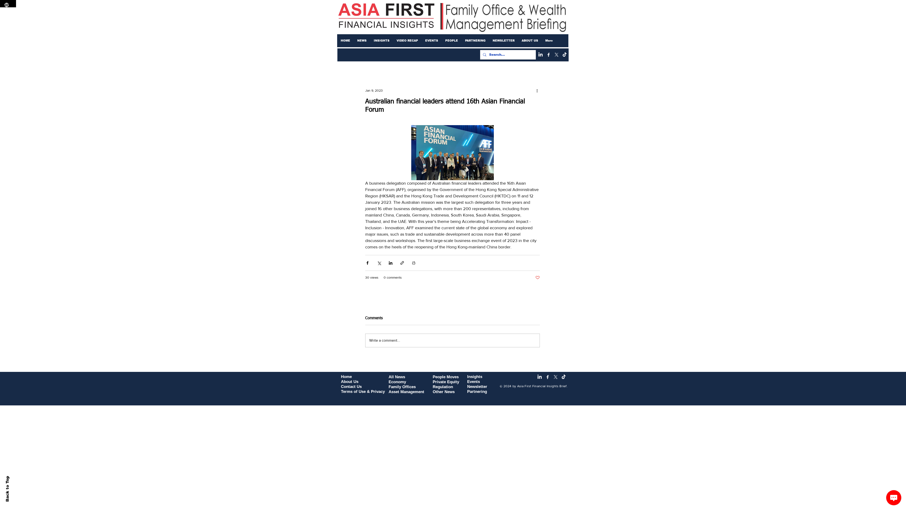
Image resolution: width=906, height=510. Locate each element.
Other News (444, 392)
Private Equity (446, 382)
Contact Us (351, 386)
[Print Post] (413, 263)
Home (346, 376)
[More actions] (537, 90)
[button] (362, 40)
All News (397, 377)
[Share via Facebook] (367, 263)
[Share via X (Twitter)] (379, 263)
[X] (556, 54)
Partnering (477, 391)
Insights (474, 376)
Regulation (443, 387)
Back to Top (7, 489)
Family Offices (402, 387)
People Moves (446, 377)
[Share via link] (402, 263)
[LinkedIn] (540, 54)
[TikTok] (564, 54)
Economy (397, 382)
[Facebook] (548, 54)
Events (473, 381)
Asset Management (406, 392)
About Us (349, 381)
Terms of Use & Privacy (363, 391)
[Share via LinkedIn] (390, 263)
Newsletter (477, 386)
